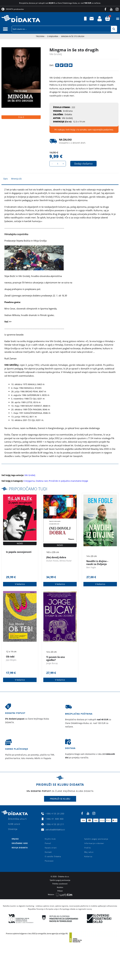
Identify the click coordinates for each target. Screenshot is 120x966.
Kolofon (60, 887)
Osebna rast (42, 480)
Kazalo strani (51, 847)
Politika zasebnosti (59, 883)
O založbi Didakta (53, 856)
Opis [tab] (5, 178)
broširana (68, 110)
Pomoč (48, 843)
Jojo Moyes (11, 659)
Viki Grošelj (55, 54)
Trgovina (40, 36)
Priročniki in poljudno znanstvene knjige (68, 480)
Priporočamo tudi (28, 488)
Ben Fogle (91, 567)
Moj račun (89, 852)
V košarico (20, 584)
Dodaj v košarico (83, 163)
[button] (117, 18)
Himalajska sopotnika (16, 234)
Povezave (49, 861)
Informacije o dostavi (94, 843)
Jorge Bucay (52, 663)
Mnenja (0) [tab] (16, 178)
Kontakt (48, 852)
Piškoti (60, 891)
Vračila (87, 847)
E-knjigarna (52, 36)
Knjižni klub (50, 839)
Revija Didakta (20, 847)
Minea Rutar (66, 560)
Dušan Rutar (52, 560)
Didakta (68, 114)
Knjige (15, 839)
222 (73, 107)
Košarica (88, 856)
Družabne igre (20, 843)
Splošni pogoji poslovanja (96, 839)
